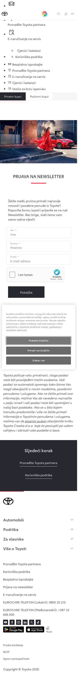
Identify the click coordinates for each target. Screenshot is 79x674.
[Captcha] (38, 275)
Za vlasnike (13, 538)
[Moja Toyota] (66, 13)
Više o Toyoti (14, 548)
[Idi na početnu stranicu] (5, 14)
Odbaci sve (38, 360)
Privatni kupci (12, 96)
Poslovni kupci (39, 96)
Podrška (10, 529)
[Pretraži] (59, 14)
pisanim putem (35, 421)
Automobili (13, 519)
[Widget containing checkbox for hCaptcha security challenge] (35, 274)
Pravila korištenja (13, 645)
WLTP (6, 652)
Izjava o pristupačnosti (16, 658)
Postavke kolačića (38, 340)
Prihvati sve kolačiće (39, 350)
